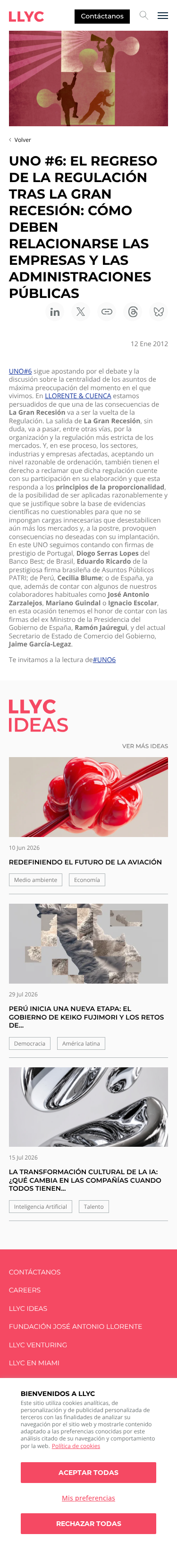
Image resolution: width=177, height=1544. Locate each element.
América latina (81, 1043)
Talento (94, 1206)
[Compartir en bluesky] (158, 311)
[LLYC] (26, 16)
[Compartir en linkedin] (54, 311)
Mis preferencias (88, 1497)
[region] (88, 1461)
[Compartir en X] (80, 311)
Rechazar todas (88, 1523)
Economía (87, 879)
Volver (23, 139)
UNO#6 (20, 371)
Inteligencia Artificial (40, 1206)
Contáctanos (102, 16)
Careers (25, 1290)
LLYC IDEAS (28, 1309)
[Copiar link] (106, 311)
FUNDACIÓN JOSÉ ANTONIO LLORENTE (76, 1327)
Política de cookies (76, 1446)
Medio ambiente (36, 879)
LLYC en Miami (34, 1363)
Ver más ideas (145, 746)
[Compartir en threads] (132, 311)
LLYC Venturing (38, 1345)
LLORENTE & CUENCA (78, 396)
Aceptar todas (88, 1472)
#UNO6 (104, 660)
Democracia (30, 1043)
